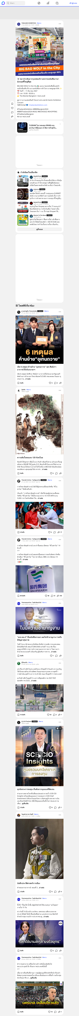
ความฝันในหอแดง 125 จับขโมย (30, 457)
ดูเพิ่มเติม (25, 803)
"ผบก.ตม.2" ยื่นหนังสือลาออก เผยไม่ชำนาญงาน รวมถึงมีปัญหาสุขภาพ (39, 638)
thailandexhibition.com (38, 105)
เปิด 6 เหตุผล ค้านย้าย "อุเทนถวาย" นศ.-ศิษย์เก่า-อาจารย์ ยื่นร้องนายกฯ (37, 368)
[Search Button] (8, 3)
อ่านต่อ (28, 379)
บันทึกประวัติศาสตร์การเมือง (28, 883)
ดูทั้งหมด (39, 229)
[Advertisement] (39, 13)
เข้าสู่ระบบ (73, 3)
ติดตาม (39, 23)
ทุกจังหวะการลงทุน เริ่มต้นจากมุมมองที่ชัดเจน (35, 789)
